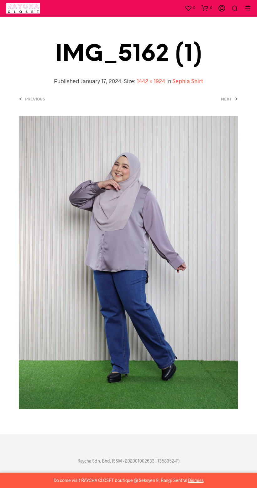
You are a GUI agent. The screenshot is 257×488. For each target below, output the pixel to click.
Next (226, 99)
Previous (35, 99)
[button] (190, 8)
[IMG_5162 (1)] (128, 262)
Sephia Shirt (187, 81)
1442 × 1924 (151, 81)
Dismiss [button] (196, 480)
